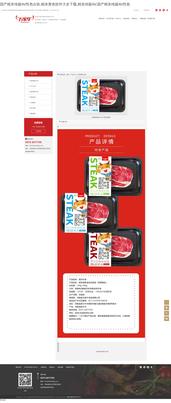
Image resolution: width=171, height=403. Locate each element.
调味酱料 (33, 113)
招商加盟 (143, 18)
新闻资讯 (126, 18)
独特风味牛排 (34, 91)
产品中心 (136, 10)
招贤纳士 (135, 18)
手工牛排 (33, 86)
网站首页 (102, 18)
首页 (67, 74)
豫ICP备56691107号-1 (74, 397)
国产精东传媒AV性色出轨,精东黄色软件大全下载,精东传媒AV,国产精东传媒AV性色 (65, 4)
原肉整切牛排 (34, 81)
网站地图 (3, 400)
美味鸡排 (33, 97)
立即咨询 (146, 10)
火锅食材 (33, 102)
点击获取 (38, 131)
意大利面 (33, 108)
